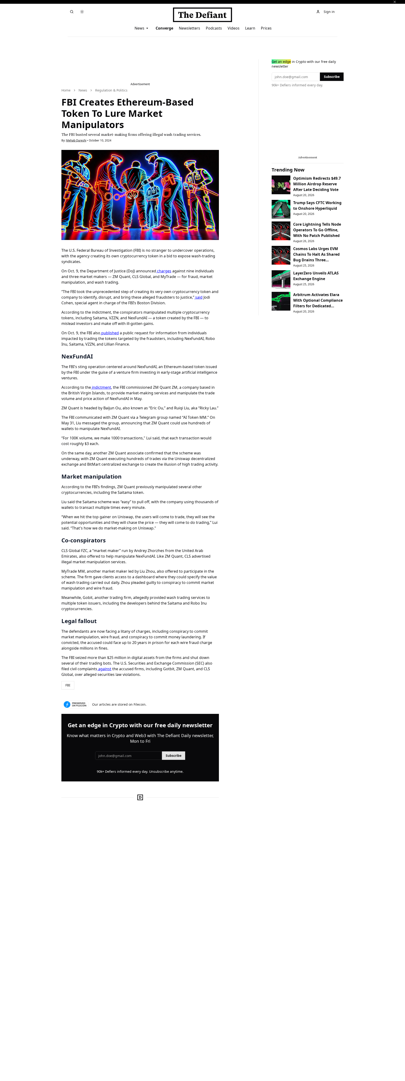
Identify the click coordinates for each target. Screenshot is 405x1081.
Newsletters (189, 28)
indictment (101, 387)
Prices (266, 28)
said (198, 297)
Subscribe (173, 755)
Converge (164, 28)
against (104, 668)
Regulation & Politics (111, 90)
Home (66, 90)
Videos (234, 28)
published (109, 332)
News (139, 28)
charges (163, 271)
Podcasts (214, 28)
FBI (67, 685)
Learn (250, 28)
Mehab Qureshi (76, 140)
